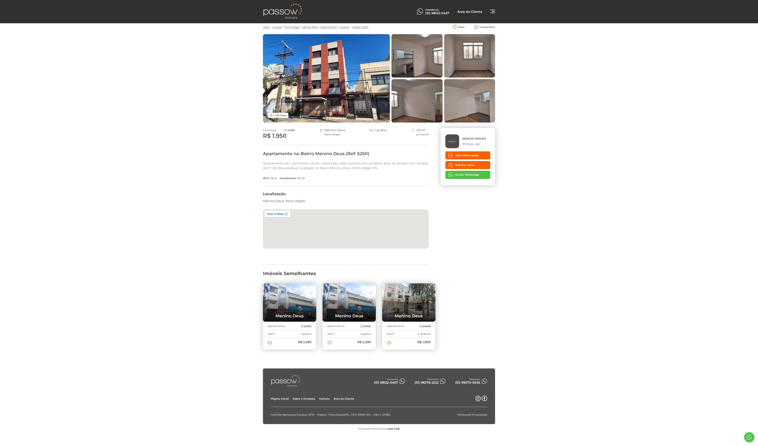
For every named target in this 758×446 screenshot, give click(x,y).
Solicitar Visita (465, 165)
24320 (291, 130)
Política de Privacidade (472, 414)
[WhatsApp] (749, 437)
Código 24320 (360, 26)
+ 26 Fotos (280, 115)
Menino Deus (310, 26)
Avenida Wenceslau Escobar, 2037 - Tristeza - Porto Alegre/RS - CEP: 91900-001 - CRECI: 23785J (331, 414)
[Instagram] (478, 400)
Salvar (461, 27)
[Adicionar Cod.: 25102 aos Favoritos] (329, 343)
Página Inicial (280, 398)
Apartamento (329, 26)
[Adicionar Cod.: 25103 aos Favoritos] (270, 343)
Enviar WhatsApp (467, 174)
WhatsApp (467, 143)
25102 (367, 326)
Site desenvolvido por (379, 428)
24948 (426, 326)
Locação (277, 26)
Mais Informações (467, 155)
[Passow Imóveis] (282, 18)
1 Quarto (344, 26)
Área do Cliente (344, 398)
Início (266, 26)
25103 (307, 326)
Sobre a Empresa (304, 398)
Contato (324, 398)
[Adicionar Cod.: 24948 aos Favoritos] (389, 343)
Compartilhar (487, 27)
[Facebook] (484, 400)
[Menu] (492, 12)
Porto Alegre (292, 26)
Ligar (477, 143)
